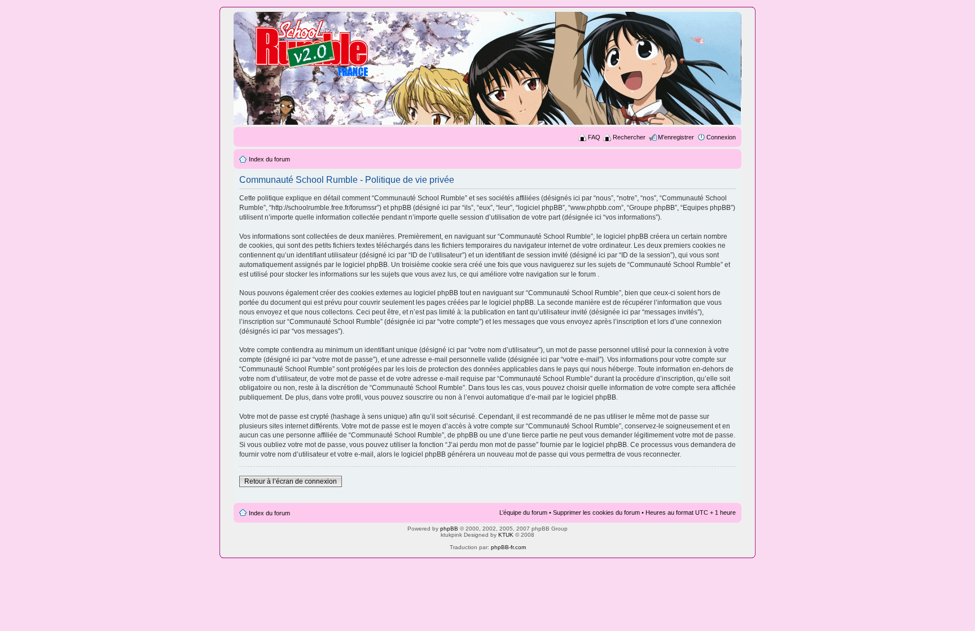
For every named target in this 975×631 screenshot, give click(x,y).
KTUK (505, 535)
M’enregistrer (676, 137)
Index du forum (269, 159)
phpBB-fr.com (508, 547)
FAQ (594, 137)
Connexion (721, 137)
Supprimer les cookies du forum (596, 512)
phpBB (449, 528)
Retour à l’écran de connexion (290, 481)
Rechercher (629, 137)
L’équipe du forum (523, 512)
